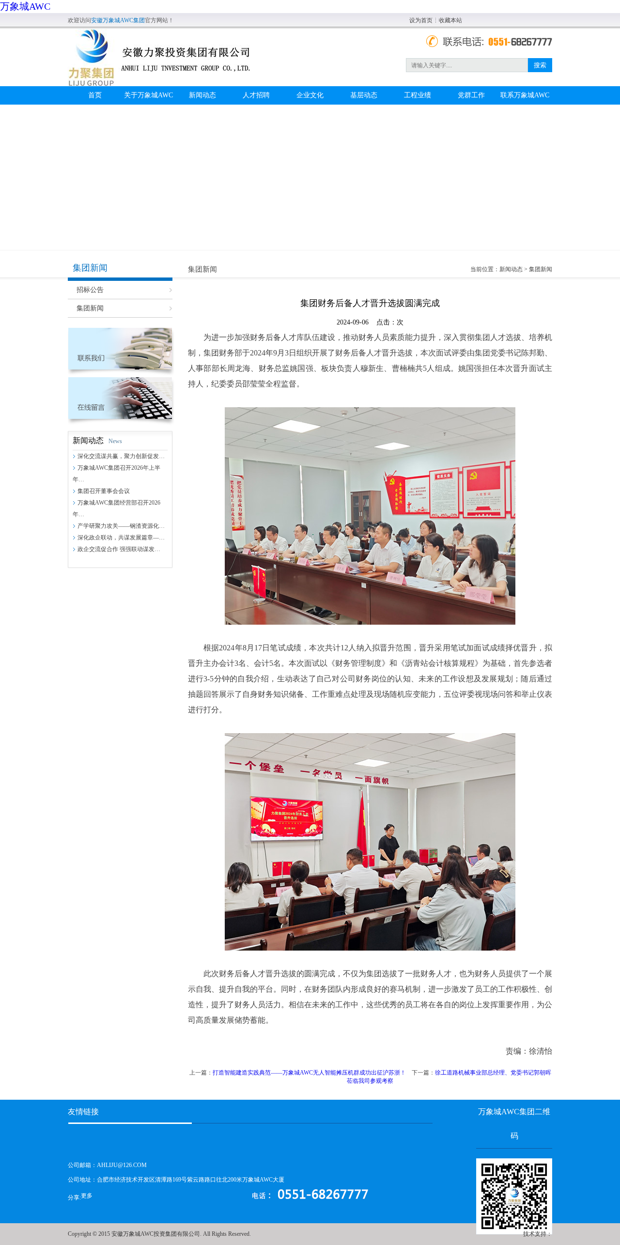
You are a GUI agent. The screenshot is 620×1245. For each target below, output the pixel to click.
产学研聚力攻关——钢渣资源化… (121, 526)
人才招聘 (256, 95)
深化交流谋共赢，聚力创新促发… (121, 456)
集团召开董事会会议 (104, 491)
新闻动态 (202, 95)
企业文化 (310, 95)
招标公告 (90, 289)
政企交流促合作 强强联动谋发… (119, 549)
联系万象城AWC (524, 95)
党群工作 (471, 95)
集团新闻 (90, 308)
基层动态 (363, 95)
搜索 (540, 65)
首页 (95, 95)
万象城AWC (25, 6)
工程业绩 (417, 95)
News (115, 441)
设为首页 (421, 20)
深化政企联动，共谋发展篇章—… (121, 537)
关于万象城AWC (148, 95)
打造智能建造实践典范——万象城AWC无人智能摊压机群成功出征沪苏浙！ (309, 1072)
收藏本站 (450, 20)
